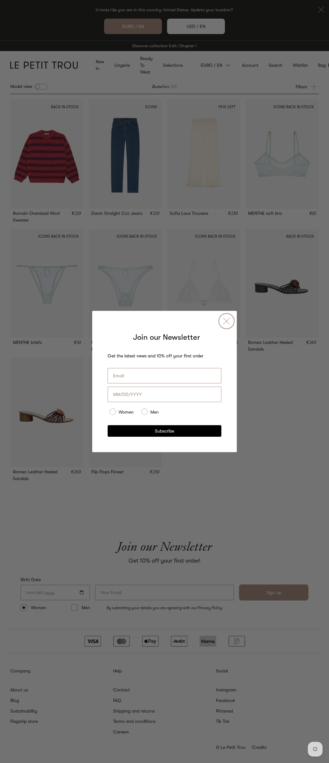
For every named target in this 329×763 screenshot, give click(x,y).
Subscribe (164, 431)
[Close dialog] (226, 321)
